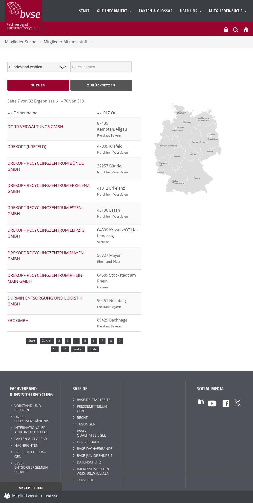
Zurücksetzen (101, 85)
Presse (52, 496)
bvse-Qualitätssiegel (91, 433)
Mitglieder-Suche (226, 11)
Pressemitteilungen (30, 454)
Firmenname (25, 113)
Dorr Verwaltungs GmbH (35, 126)
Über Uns (189, 11)
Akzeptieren (31, 487)
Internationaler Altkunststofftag (31, 429)
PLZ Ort (110, 113)
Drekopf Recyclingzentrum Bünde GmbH (45, 166)
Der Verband (88, 442)
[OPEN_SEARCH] (236, 29)
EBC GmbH (18, 320)
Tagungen (86, 424)
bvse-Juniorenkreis (94, 455)
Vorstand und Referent (27, 407)
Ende (93, 349)
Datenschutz (89, 462)
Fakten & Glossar (156, 11)
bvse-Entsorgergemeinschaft (31, 467)
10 (54, 349)
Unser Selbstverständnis (31, 418)
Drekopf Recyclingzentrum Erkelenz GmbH (48, 188)
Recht (82, 417)
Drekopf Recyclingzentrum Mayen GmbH (45, 256)
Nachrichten (26, 445)
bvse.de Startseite (93, 399)
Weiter (78, 349)
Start (84, 11)
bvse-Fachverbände (95, 448)
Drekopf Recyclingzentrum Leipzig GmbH (45, 233)
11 (65, 349)
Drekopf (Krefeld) (26, 146)
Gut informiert (112, 11)
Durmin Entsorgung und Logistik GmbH (44, 301)
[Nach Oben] (246, 497)
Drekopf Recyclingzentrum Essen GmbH (44, 210)
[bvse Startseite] (246, 29)
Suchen (38, 85)
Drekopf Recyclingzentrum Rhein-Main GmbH (45, 278)
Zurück (46, 340)
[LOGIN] (226, 29)
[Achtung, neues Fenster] (201, 401)
